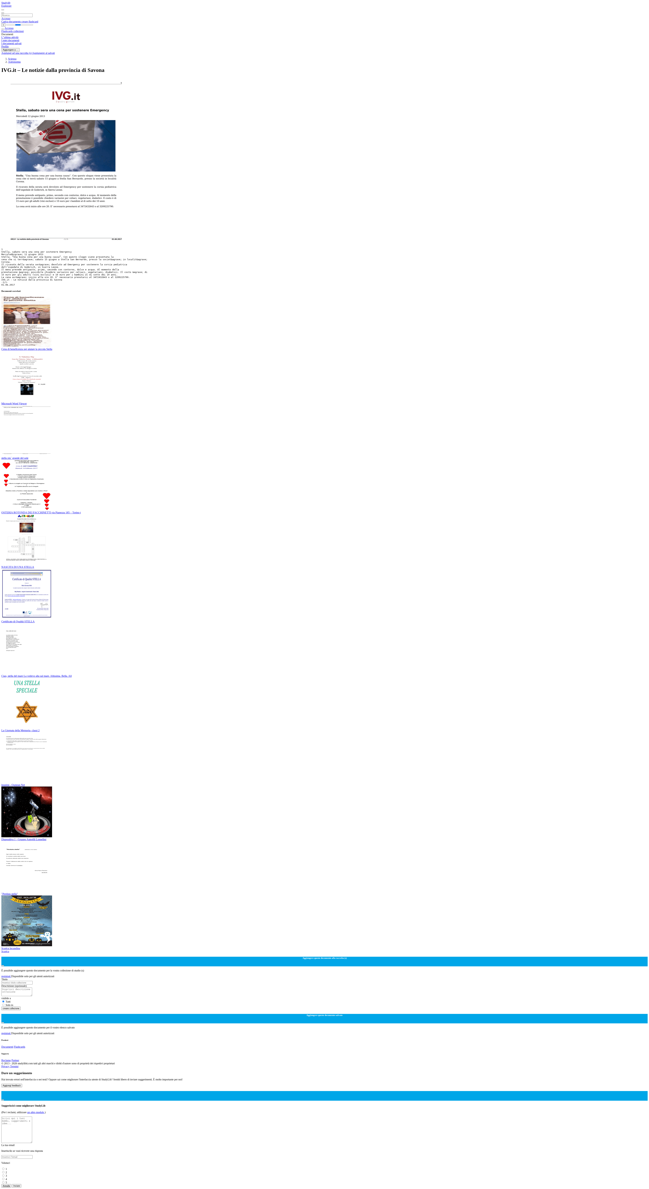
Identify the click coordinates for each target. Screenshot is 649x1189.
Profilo (5, 46)
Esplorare (6, 5)
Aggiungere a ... (10, 50)
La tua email (8, 1145)
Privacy (5, 1066)
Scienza (12, 58)
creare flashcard (29, 21)
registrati (6, 976)
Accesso (5, 18)
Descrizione (14, 985)
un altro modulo (36, 1112)
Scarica (5, 951)
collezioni (18, 31)
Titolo (4, 979)
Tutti (8, 1001)
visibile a (6, 998)
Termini (14, 1066)
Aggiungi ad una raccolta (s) (16, 53)
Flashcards (7, 31)
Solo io (9, 1005)
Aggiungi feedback (12, 1085)
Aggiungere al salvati (43, 53)
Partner (15, 1060)
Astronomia (14, 61)
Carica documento (11, 21)
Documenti (7, 1046)
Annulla (6, 1186)
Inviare (16, 1186)
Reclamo (6, 1060)
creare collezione (11, 1008)
